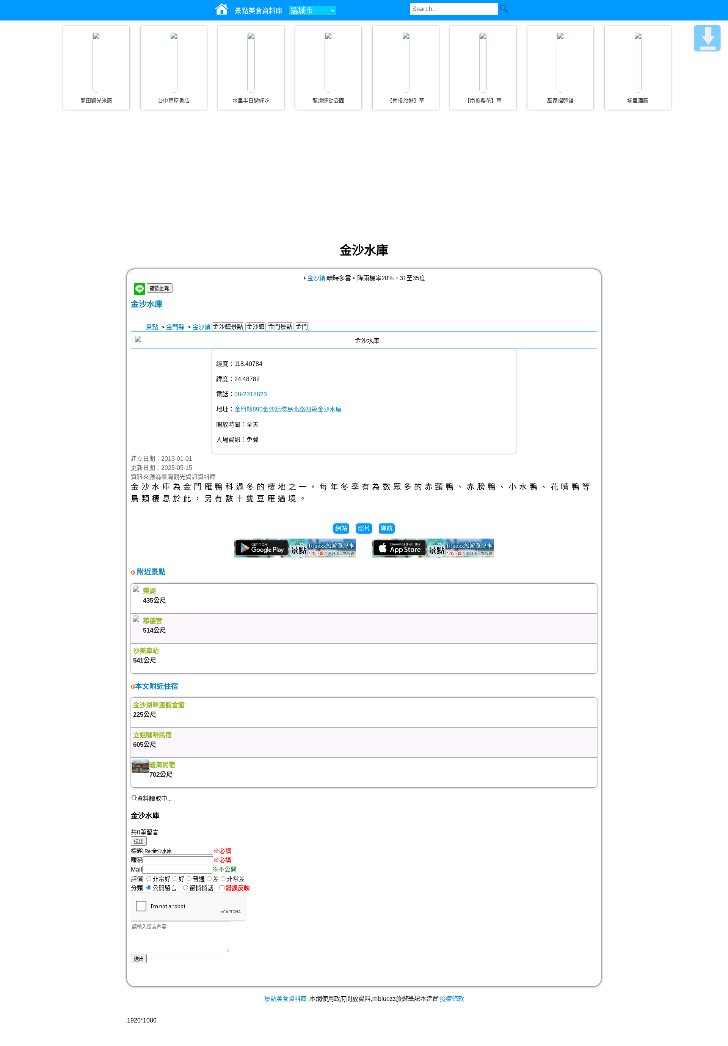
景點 (152, 327)
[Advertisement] (364, 176)
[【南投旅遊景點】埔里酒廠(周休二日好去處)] (638, 62)
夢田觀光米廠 (96, 100)
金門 (302, 327)
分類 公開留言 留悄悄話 (174, 888)
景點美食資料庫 (285, 999)
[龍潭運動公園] (328, 62)
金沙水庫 (147, 304)
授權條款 (452, 999)
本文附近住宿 (156, 686)
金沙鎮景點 (228, 327)
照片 (364, 528)
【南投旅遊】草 (405, 100)
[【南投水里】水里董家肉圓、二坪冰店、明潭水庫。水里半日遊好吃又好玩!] (251, 62)
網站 (341, 528)
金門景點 (280, 327)
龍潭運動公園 (328, 100)
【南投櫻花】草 (483, 100)
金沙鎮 (316, 278)
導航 (387, 528)
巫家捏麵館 (560, 100)
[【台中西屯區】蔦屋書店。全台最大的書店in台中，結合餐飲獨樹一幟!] (173, 62)
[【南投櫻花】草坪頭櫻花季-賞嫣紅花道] (483, 62)
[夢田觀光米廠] (96, 62)
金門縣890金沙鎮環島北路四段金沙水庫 (288, 409)
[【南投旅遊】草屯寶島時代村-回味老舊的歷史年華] (406, 62)
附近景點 (150, 572)
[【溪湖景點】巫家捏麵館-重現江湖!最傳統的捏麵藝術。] (560, 62)
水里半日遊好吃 (251, 100)
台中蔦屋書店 (174, 100)
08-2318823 (250, 394)
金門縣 (175, 327)
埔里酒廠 (637, 100)
